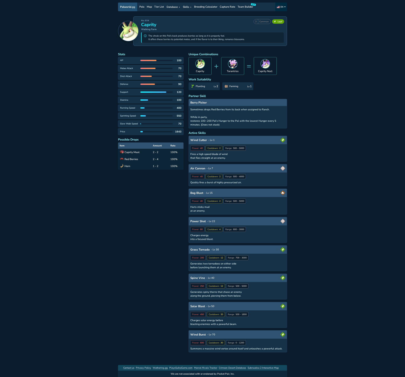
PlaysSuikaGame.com (181, 367)
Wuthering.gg (160, 367)
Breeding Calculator (205, 7)
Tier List (159, 7)
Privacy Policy (143, 367)
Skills (186, 7)
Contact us (128, 367)
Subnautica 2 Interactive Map (263, 367)
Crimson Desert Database (232, 367)
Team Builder (246, 6)
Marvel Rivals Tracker (205, 367)
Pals (141, 7)
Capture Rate (227, 7)
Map (149, 7)
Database (172, 7)
